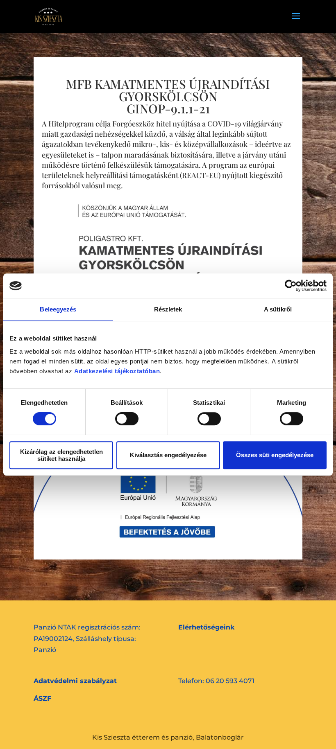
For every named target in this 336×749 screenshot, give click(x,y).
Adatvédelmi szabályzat (75, 681)
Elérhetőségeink (206, 627)
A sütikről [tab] (278, 309)
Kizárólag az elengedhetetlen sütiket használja (61, 455)
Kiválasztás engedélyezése (168, 454)
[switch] (126, 418)
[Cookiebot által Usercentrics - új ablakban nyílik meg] (291, 286)
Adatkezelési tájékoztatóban (117, 371)
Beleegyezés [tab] (58, 309)
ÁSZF (42, 698)
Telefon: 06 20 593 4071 (216, 681)
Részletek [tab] (168, 309)
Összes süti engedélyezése (274, 454)
